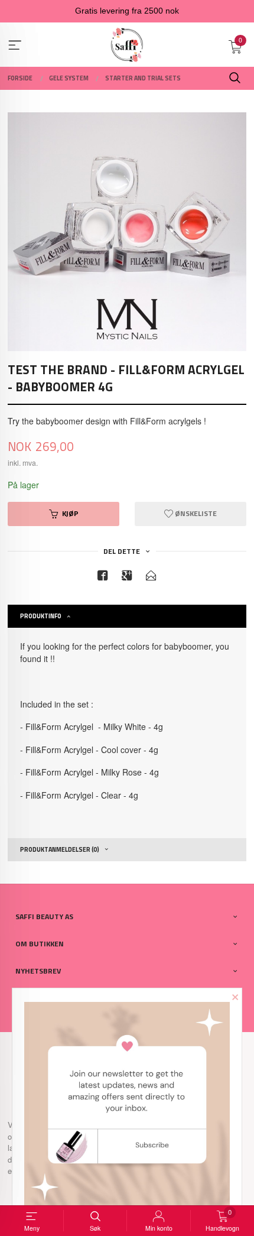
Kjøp (70, 513)
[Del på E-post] (151, 577)
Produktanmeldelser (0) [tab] (59, 849)
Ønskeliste (195, 513)
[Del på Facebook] (102, 577)
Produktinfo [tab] (40, 616)
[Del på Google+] (127, 577)
